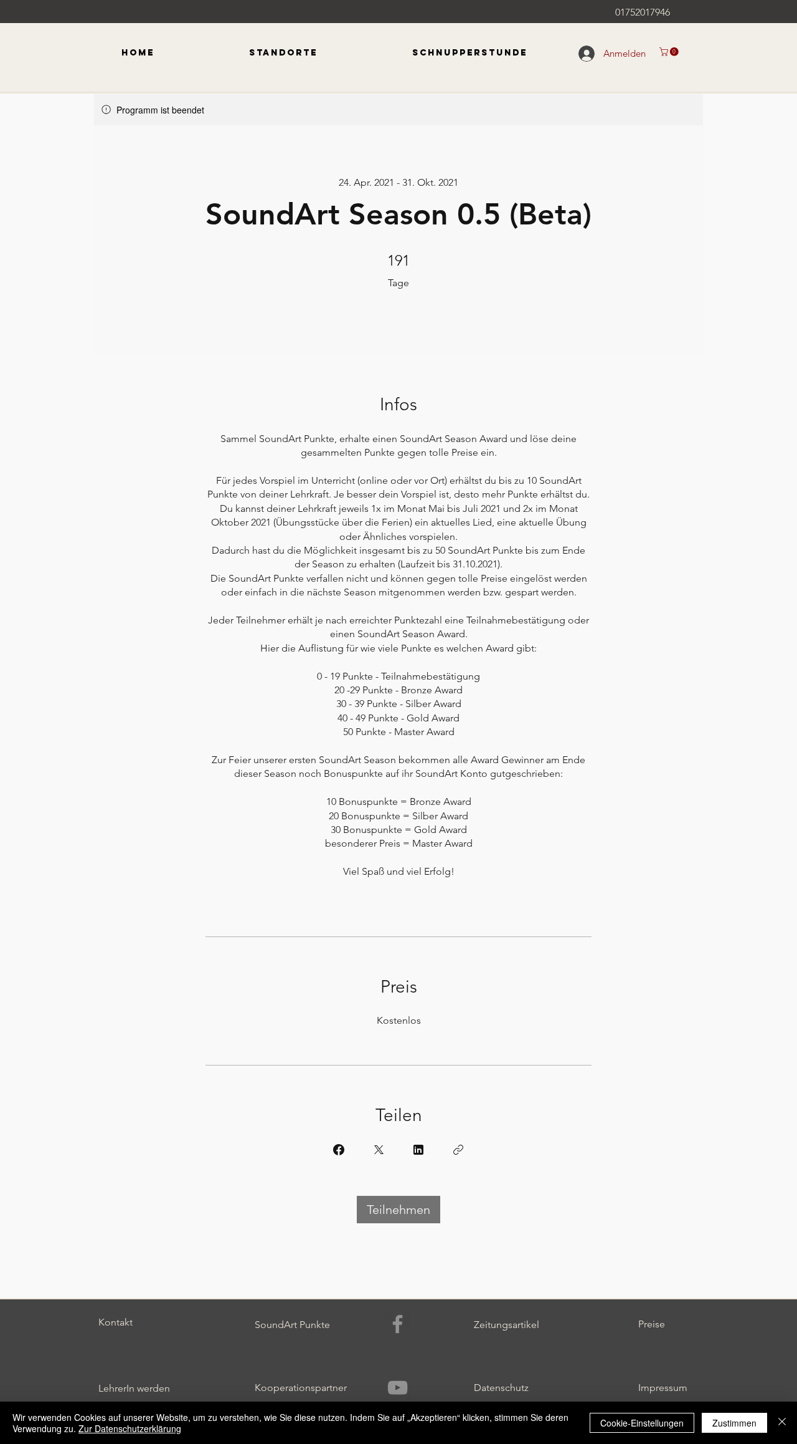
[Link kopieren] (458, 1149)
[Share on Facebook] (338, 1149)
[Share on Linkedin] (418, 1149)
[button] (670, 51)
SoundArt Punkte (292, 1325)
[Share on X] (378, 1149)
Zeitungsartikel (506, 1325)
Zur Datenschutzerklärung (129, 1428)
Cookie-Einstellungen (642, 1423)
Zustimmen (734, 1423)
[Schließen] (782, 1423)
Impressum (662, 1387)
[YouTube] (397, 1387)
